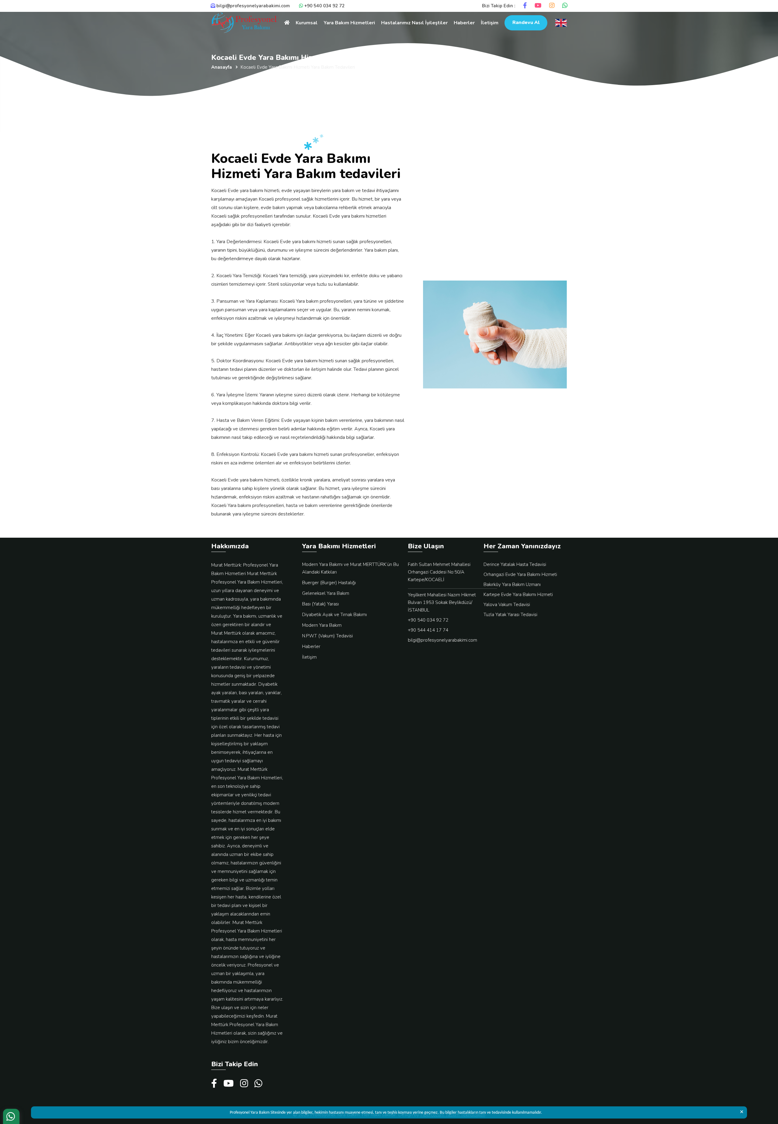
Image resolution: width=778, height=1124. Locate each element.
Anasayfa (221, 67)
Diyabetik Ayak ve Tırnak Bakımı (334, 615)
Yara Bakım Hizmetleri (349, 22)
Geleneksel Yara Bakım (325, 593)
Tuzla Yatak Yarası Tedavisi (510, 615)
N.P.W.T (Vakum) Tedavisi (327, 636)
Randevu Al (525, 22)
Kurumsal (307, 22)
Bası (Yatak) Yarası (320, 604)
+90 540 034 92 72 (428, 620)
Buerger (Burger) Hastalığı (329, 583)
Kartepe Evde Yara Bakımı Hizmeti (518, 594)
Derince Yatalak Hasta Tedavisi (515, 564)
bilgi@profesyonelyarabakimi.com (442, 640)
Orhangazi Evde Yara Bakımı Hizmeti (520, 574)
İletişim (489, 22)
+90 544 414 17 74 (428, 630)
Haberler (464, 22)
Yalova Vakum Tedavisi (507, 605)
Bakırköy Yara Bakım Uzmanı (512, 584)
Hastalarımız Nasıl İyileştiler (414, 22)
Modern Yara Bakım (322, 625)
